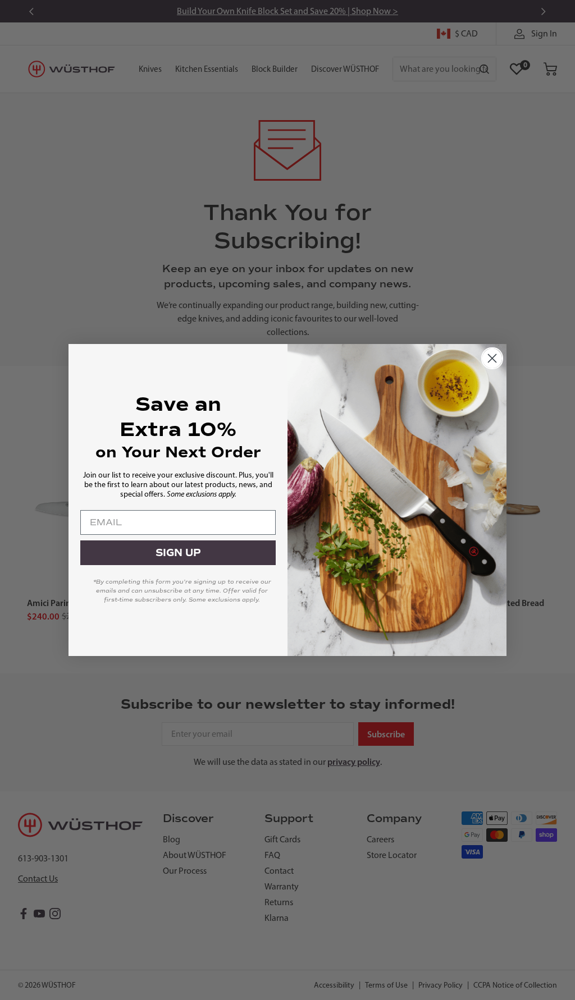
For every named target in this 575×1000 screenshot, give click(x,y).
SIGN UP (178, 553)
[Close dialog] (492, 358)
